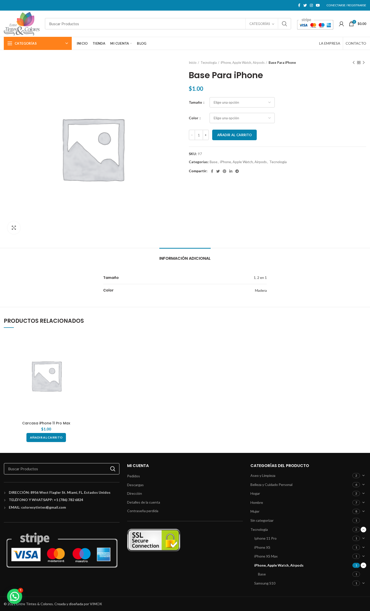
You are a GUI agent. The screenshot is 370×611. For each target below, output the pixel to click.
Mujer (255, 511)
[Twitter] (305, 5)
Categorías (259, 24)
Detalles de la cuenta (143, 502)
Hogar (255, 493)
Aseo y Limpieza (262, 475)
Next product (363, 62)
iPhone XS (262, 547)
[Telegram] (237, 171)
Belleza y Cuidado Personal (271, 484)
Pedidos (133, 476)
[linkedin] (231, 171)
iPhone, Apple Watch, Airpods (243, 63)
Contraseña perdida (142, 511)
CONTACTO (356, 43)
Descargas (135, 485)
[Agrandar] (14, 227)
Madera (261, 290)
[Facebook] (299, 5)
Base (213, 162)
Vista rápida (85, 341)
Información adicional (185, 258)
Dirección (134, 493)
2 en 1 (262, 277)
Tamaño (196, 102)
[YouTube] (317, 5)
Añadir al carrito (234, 135)
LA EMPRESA (329, 43)
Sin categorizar (262, 520)
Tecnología (209, 63)
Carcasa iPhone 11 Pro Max (46, 423)
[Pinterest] (224, 171)
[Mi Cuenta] (341, 24)
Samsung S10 (264, 583)
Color (194, 118)
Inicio (193, 63)
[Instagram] (311, 5)
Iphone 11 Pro (265, 538)
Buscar (284, 24)
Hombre (256, 502)
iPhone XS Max (266, 556)
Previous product (353, 62)
